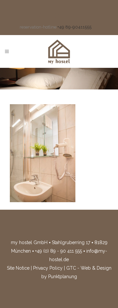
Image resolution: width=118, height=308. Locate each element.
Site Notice (18, 268)
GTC (71, 268)
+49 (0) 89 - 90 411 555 (58, 251)
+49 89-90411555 (74, 27)
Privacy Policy (48, 268)
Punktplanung (62, 276)
